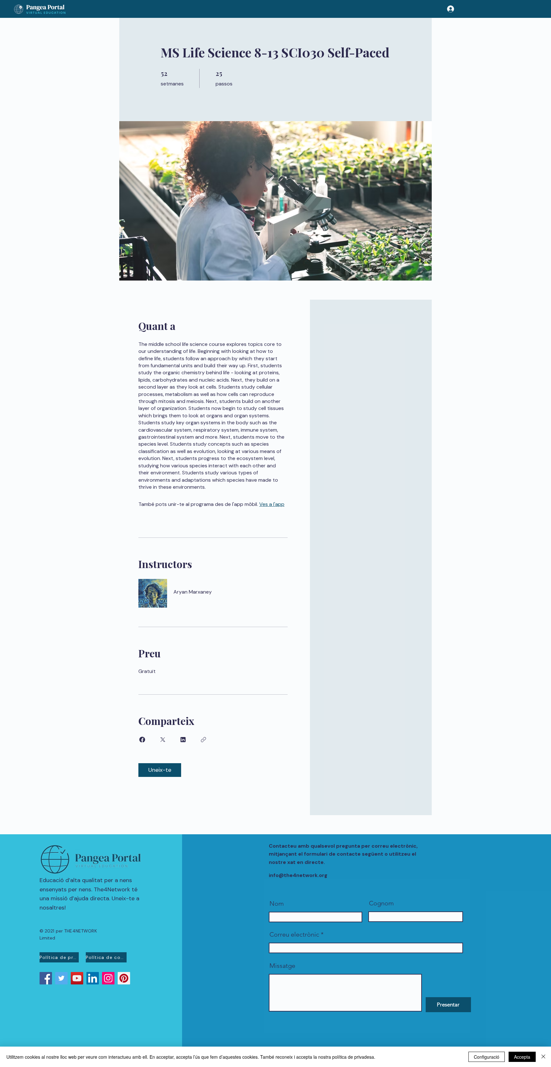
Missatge (282, 965)
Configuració (486, 1057)
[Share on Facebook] (142, 739)
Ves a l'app (271, 504)
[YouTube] (77, 978)
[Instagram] (108, 978)
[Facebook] (46, 978)
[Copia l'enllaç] (203, 739)
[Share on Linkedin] (183, 739)
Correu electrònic (294, 934)
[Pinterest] (124, 978)
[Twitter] (61, 978)
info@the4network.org (298, 875)
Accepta (522, 1057)
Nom (276, 903)
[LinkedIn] (92, 978)
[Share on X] (162, 739)
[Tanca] (543, 1057)
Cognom (381, 903)
